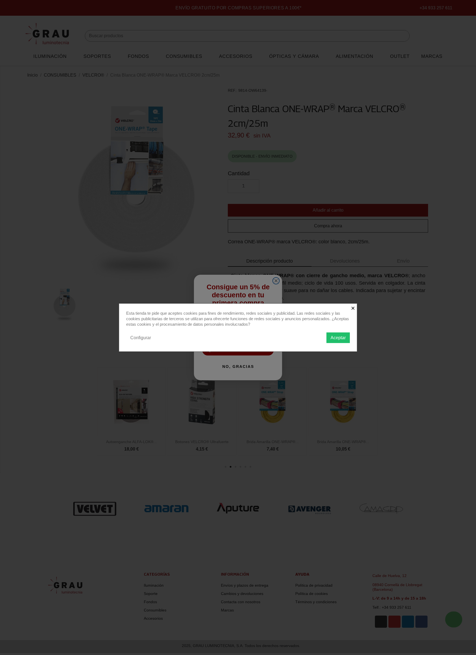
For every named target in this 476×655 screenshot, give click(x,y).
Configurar (140, 337)
